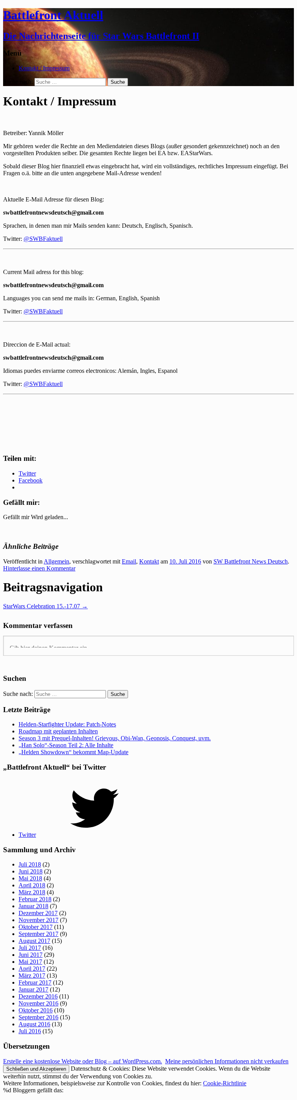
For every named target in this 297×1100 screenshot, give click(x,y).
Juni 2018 (31, 871)
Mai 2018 (30, 878)
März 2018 (32, 892)
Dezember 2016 (38, 996)
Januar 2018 (33, 906)
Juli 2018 (30, 864)
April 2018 (32, 885)
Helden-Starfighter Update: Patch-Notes (67, 724)
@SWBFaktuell (43, 238)
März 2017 (32, 975)
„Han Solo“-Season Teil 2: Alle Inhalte (66, 745)
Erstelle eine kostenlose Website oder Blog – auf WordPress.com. (82, 1061)
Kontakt (149, 561)
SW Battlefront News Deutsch (250, 561)
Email (129, 561)
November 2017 (38, 920)
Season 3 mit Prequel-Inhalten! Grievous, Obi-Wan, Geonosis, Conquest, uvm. (115, 738)
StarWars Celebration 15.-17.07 (45, 606)
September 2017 (38, 934)
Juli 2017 (30, 947)
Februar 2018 (35, 899)
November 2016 (38, 1003)
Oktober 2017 (36, 927)
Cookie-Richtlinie (224, 1083)
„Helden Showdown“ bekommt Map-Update (73, 752)
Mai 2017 (30, 961)
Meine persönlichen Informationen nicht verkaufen (226, 1061)
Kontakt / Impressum (44, 68)
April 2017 (32, 968)
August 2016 (34, 1024)
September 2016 (38, 1017)
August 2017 (34, 941)
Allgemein (56, 561)
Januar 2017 (33, 989)
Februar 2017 (35, 982)
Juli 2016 (30, 1031)
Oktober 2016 (36, 1010)
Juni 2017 (31, 954)
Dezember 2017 (38, 913)
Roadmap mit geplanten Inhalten (58, 731)
